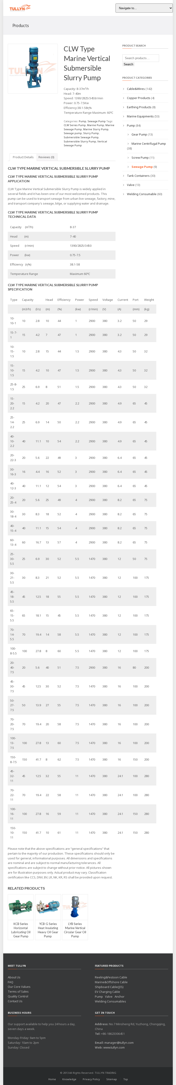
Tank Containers (138, 176)
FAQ (10, 982)
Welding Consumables (110, 1001)
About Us (14, 977)
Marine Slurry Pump (95, 129)
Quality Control (18, 996)
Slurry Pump (91, 133)
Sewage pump (73, 133)
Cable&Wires (136, 89)
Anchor (119, 996)
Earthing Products (139, 107)
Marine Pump (95, 125)
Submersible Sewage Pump (81, 137)
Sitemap (111, 1079)
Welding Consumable (142, 194)
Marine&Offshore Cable (111, 982)
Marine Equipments (140, 116)
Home (52, 1079)
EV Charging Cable (107, 992)
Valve (131, 185)
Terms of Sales (18, 991)
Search (128, 64)
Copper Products (138, 98)
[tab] (23, 157)
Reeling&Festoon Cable (111, 977)
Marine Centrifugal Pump (149, 143)
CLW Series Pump (75, 125)
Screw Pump (140, 157)
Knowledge (69, 1079)
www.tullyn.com (114, 1047)
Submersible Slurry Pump (80, 141)
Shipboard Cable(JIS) (109, 987)
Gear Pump (139, 134)
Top (125, 1079)
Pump (82, 121)
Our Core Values (19, 987)
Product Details (23, 157)
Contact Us (15, 1001)
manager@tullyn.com (119, 1043)
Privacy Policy (91, 1079)
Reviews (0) (46, 157)
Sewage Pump (97, 121)
